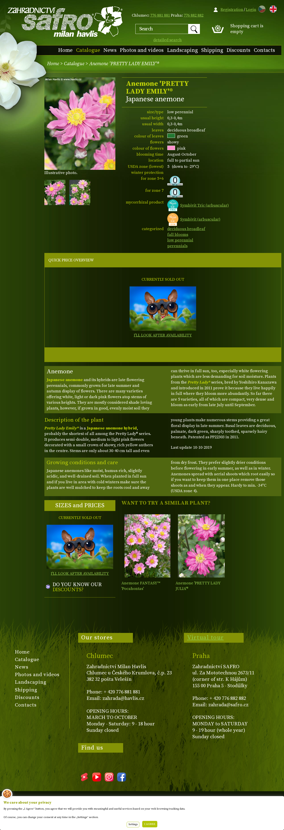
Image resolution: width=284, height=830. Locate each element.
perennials (177, 246)
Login (251, 9)
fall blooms (177, 234)
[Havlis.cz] (65, 21)
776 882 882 (193, 15)
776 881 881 (160, 15)
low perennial (180, 240)
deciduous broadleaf (186, 228)
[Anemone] (147, 545)
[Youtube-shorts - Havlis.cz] (84, 780)
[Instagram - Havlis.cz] (109, 780)
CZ (260, 8)
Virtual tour (205, 637)
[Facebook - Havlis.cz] (121, 780)
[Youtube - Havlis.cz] (97, 780)
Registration (232, 9)
